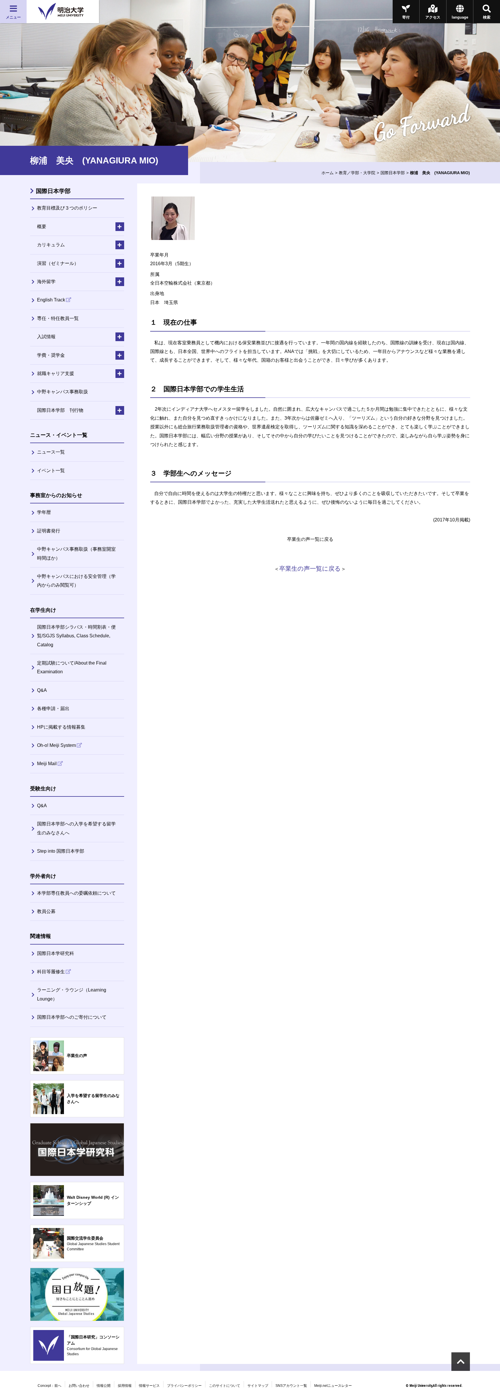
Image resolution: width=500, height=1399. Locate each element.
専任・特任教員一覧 (58, 318)
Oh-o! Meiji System (56, 745)
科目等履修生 (51, 971)
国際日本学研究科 (55, 953)
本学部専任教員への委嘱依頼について (76, 893)
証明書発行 (48, 530)
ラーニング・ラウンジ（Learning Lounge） (71, 994)
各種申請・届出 (53, 708)
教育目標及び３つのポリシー (67, 207)
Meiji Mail (47, 763)
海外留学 (46, 281)
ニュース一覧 (51, 452)
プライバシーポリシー (184, 1385)
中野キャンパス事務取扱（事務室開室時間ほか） (76, 553)
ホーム (327, 172)
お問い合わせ (79, 1385)
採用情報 (125, 1385)
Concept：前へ (49, 1385)
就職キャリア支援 (55, 373)
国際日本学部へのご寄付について (71, 1017)
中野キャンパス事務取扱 (62, 391)
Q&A (42, 690)
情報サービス (149, 1385)
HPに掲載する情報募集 (61, 727)
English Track (51, 299)
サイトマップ (257, 1385)
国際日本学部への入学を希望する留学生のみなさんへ (76, 828)
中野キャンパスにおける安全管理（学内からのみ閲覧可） (76, 580)
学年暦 (44, 512)
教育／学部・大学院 (357, 172)
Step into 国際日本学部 (60, 851)
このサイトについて (224, 1385)
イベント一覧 (51, 470)
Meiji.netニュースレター (333, 1385)
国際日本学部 (392, 172)
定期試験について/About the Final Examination (71, 667)
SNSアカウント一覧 (291, 1385)
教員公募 (46, 911)
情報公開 (104, 1385)
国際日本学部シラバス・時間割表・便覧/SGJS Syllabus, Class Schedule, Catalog (76, 636)
